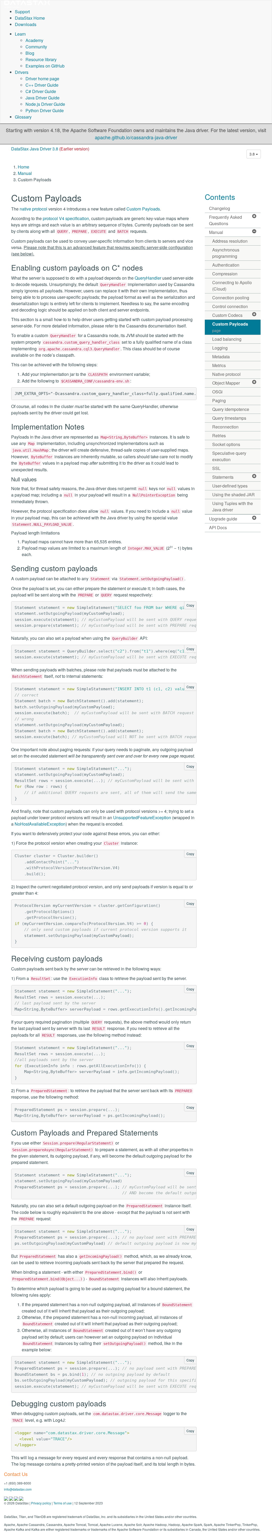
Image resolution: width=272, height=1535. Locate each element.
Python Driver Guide (45, 110)
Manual (25, 173)
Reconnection (225, 427)
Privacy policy (41, 1503)
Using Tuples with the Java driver (232, 506)
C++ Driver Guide (42, 85)
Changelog (219, 208)
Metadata (221, 357)
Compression (224, 274)
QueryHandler (148, 278)
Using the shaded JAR (233, 494)
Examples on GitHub (45, 66)
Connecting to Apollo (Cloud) (232, 285)
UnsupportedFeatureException (142, 817)
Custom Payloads (143, 209)
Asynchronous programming (225, 253)
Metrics (219, 365)
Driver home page (42, 78)
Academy (34, 40)
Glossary (23, 117)
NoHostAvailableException (40, 824)
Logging (220, 348)
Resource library (41, 59)
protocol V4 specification (66, 218)
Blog (30, 53)
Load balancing (226, 339)
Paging (219, 400)
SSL (216, 468)
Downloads (25, 24)
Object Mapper (226, 383)
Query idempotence (230, 409)
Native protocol (226, 374)
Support (22, 12)
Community (36, 47)
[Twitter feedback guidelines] (16, 1498)
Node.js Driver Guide (45, 104)
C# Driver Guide (41, 91)
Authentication (225, 265)
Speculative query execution (229, 456)
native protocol (33, 209)
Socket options (226, 444)
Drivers (21, 72)
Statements (222, 477)
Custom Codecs (227, 315)
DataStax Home (30, 18)
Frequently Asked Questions (225, 220)
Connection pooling (230, 298)
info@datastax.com (18, 1489)
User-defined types (230, 486)
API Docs (218, 527)
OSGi (217, 392)
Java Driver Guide (43, 98)
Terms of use (62, 1503)
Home (23, 167)
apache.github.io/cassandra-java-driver (136, 137)
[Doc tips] (11, 1498)
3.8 (252, 154)
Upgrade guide (223, 519)
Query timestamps (229, 418)
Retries (219, 435)
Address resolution (230, 241)
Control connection (230, 306)
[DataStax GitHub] (21, 1498)
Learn (20, 34)
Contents (220, 196)
